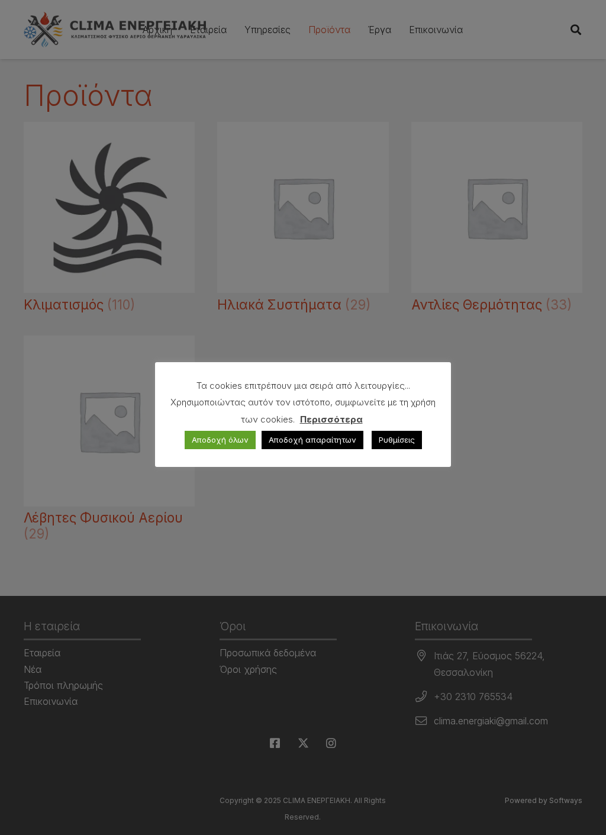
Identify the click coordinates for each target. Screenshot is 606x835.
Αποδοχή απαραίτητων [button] (312, 439)
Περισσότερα (331, 419)
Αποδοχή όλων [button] (220, 439)
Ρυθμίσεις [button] (397, 439)
